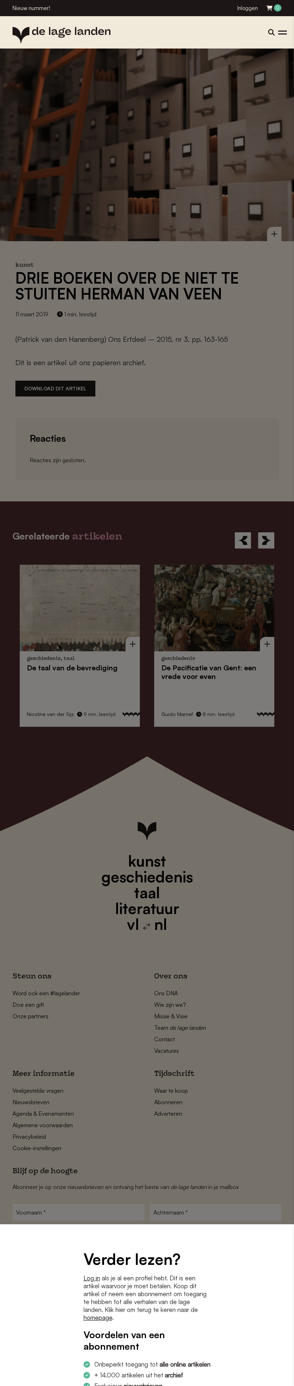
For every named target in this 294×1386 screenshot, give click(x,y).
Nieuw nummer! (31, 8)
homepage (98, 1317)
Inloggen (247, 8)
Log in (92, 1278)
